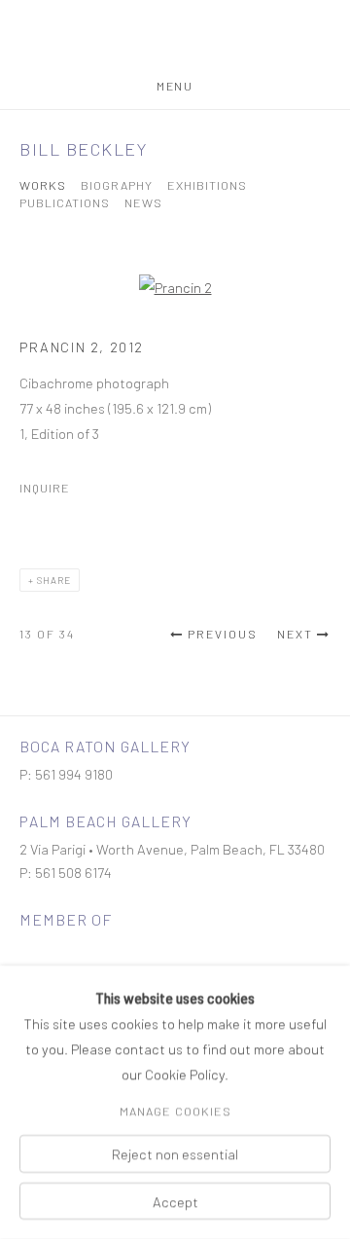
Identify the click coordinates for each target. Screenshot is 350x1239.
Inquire (44, 487)
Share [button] (54, 580)
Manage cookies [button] (175, 1111)
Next (295, 633)
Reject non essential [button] (175, 1154)
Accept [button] (175, 1201)
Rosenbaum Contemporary (175, 40)
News (143, 203)
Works (42, 185)
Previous (223, 633)
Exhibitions (207, 185)
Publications (64, 203)
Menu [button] (174, 85)
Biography (117, 185)
